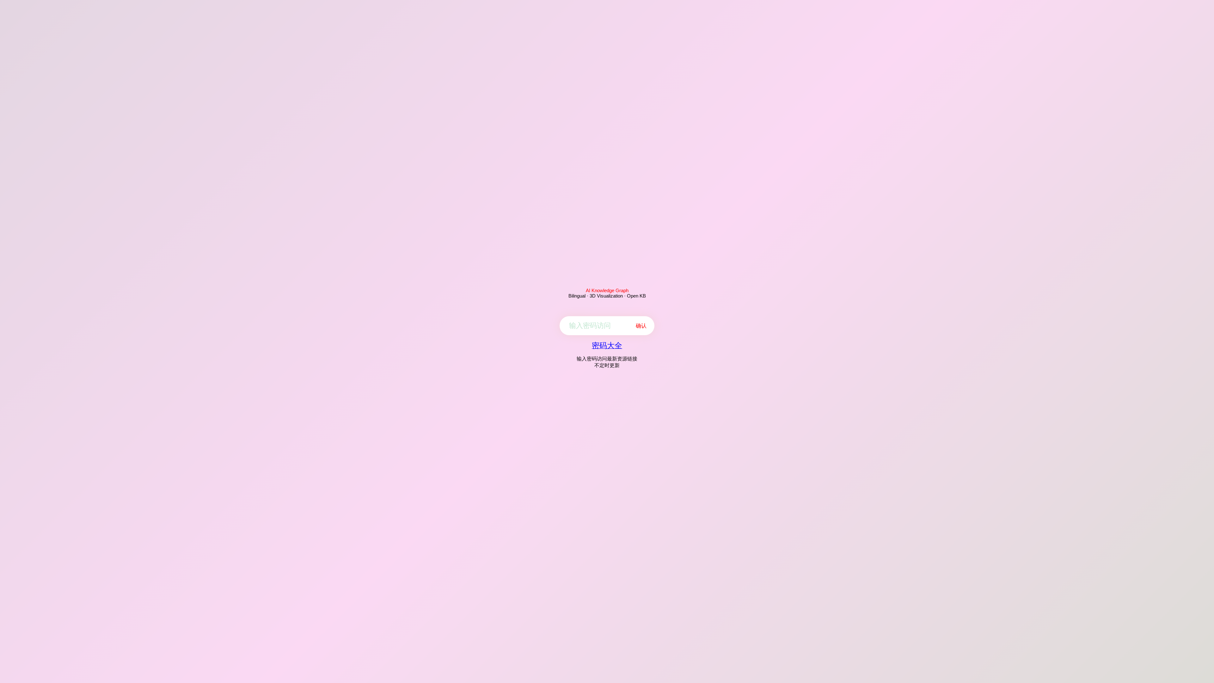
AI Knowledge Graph (607, 290)
